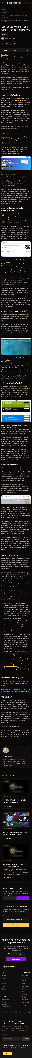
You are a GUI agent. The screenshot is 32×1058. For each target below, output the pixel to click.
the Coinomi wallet (23, 388)
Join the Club (16, 959)
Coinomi (14, 427)
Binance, (13, 683)
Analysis (3, 12)
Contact (5, 986)
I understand (7, 1053)
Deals (4, 978)
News (24, 997)
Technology (26, 1002)
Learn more (8, 898)
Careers (4, 989)
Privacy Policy (6, 999)
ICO (23, 992)
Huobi (3, 685)
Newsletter (5, 981)
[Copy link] (15, 43)
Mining (24, 994)
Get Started (23, 898)
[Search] (25, 3)
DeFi (24, 983)
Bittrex (18, 683)
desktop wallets (22, 79)
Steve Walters (10, 38)
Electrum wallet (12, 218)
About (4, 983)
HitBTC (23, 683)
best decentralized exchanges (20, 691)
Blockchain (26, 981)
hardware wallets (10, 79)
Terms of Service (5, 1003)
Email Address (8, 916)
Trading (24, 1005)
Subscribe (16, 925)
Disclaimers (6, 1007)
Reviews (25, 1000)
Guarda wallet (5, 137)
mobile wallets (5, 81)
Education (25, 986)
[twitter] (11, 43)
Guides (24, 989)
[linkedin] (7, 43)
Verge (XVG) (5, 55)
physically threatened (10, 666)
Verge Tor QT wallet (23, 316)
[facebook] (2, 43)
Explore (3, 9)
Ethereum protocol (15, 100)
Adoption (25, 975)
